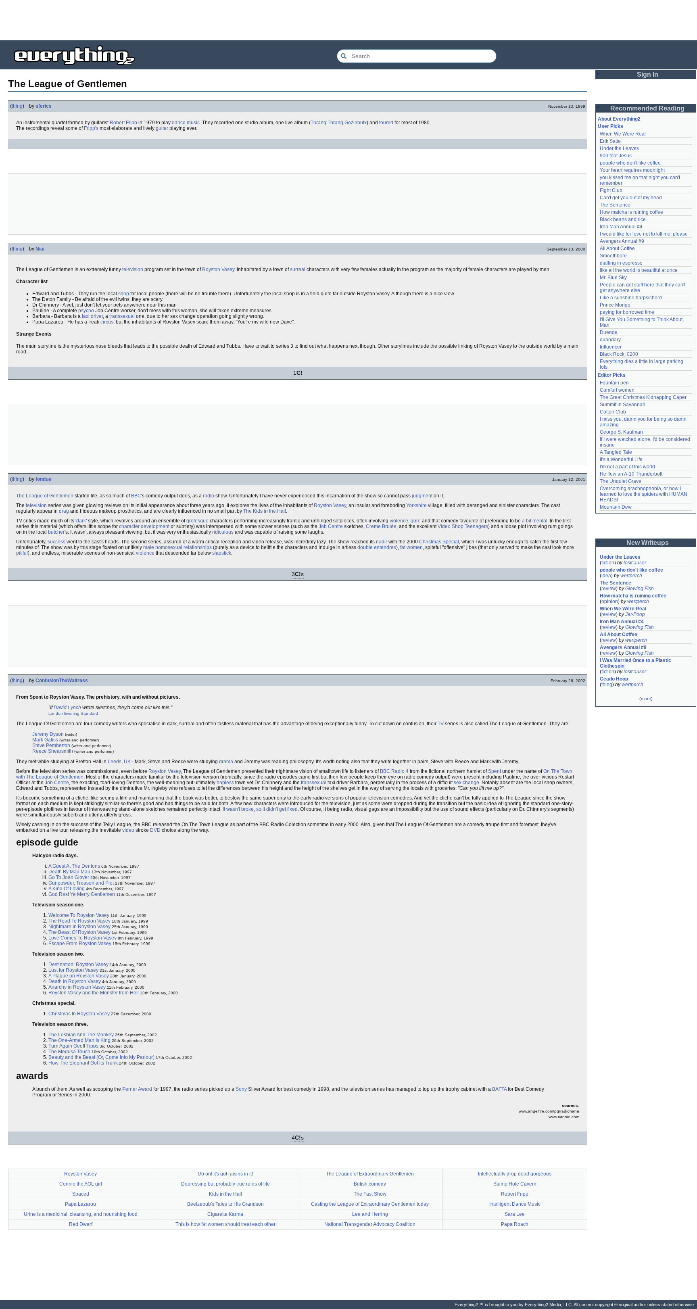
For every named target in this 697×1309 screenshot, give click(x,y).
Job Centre (331, 526)
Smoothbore (613, 256)
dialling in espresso (621, 263)
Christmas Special (439, 542)
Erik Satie (610, 141)
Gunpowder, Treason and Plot (81, 883)
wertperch (631, 575)
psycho (86, 310)
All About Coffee (617, 248)
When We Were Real (623, 134)
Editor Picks (612, 375)
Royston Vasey (218, 269)
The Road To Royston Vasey (79, 921)
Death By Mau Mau (69, 872)
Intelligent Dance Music (514, 1204)
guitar (162, 128)
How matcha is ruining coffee (631, 212)
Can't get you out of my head (631, 197)
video (128, 830)
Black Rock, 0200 (619, 354)
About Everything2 (619, 119)
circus (106, 322)
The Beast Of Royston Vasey (79, 932)
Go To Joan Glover (68, 877)
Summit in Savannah (622, 404)
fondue (43, 479)
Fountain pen (614, 383)
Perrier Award (137, 1089)
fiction (607, 563)
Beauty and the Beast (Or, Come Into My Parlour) (101, 1057)
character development (144, 526)
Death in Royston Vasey (74, 981)
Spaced (80, 1194)
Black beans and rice (623, 219)
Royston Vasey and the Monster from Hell (93, 993)
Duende (609, 332)
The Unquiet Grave (620, 481)
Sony (241, 1089)
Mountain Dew (616, 507)
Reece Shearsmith (52, 751)
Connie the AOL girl (80, 1184)
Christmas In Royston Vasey (79, 1014)
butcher (56, 532)
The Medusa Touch (69, 1051)
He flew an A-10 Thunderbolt (631, 474)
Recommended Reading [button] (647, 108)
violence (399, 521)
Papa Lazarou (80, 1204)
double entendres (376, 547)
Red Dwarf (80, 1224)
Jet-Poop (635, 614)
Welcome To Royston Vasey (78, 915)
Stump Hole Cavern (514, 1184)
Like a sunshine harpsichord (631, 298)
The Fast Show (370, 1194)
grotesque (197, 521)
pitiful (22, 553)
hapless (225, 782)
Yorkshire (416, 505)
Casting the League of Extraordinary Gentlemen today (370, 1204)
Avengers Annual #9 (622, 241)
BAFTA (499, 1089)
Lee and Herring (370, 1214)
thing (17, 106)
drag (64, 511)
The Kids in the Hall (264, 511)
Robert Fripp (123, 122)
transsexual (122, 316)
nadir (381, 542)
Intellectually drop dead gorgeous (514, 1174)
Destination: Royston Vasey (78, 964)
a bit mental (534, 521)
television (132, 269)
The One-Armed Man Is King (79, 1040)
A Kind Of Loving (66, 888)
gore (416, 521)
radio (208, 496)
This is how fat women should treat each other (225, 1224)
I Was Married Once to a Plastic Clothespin (636, 663)
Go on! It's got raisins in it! (225, 1174)
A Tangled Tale (616, 452)
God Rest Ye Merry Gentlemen (81, 894)
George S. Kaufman (621, 432)
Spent (494, 771)
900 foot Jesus (616, 156)
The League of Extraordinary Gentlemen (370, 1174)
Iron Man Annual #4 (621, 227)
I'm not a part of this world (627, 467)
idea (606, 575)
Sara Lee (515, 1214)
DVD (155, 830)
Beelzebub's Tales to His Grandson (225, 1204)
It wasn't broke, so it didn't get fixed (260, 809)
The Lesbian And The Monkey (81, 1035)
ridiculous (223, 532)
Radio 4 (400, 771)
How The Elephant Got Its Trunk (83, 1063)
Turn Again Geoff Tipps (73, 1046)
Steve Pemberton (51, 745)
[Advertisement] (348, 20)
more (646, 698)
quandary (610, 339)
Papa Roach (514, 1224)
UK (127, 761)
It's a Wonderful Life (621, 459)
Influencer (611, 347)
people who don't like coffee (630, 163)
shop (123, 293)
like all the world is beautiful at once (639, 270)
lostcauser (635, 563)
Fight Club (611, 190)
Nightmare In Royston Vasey (79, 926)
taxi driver (92, 316)
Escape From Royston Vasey (79, 943)
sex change (466, 782)
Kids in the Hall (225, 1194)
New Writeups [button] (647, 542)
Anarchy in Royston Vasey (77, 987)
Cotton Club (613, 412)
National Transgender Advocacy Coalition (369, 1224)
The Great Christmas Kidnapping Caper (643, 397)
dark (81, 521)
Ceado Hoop (614, 679)
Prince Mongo (615, 305)
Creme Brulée (381, 526)
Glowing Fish (639, 588)
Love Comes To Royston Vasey (82, 938)
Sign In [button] (647, 74)
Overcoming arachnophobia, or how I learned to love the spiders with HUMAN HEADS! (644, 494)
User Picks (610, 126)
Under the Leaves (619, 148)
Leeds (114, 761)
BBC (136, 496)
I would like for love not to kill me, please (644, 234)
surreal (297, 269)
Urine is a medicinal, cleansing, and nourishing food (81, 1214)
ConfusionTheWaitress (61, 680)
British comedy (370, 1184)
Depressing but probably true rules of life (225, 1184)
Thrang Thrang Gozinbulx (339, 122)
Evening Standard (81, 713)
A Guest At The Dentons (74, 866)
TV (441, 724)
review (608, 588)
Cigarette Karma (225, 1214)
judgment (422, 496)
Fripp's (91, 128)
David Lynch (67, 707)
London (55, 713)
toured (386, 122)
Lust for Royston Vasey (73, 970)
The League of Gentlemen (44, 496)
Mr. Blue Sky (613, 277)
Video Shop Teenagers (463, 526)
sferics (43, 106)
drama (226, 761)
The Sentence (615, 205)
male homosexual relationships (177, 547)
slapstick (221, 553)
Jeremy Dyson (48, 734)
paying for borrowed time (627, 312)
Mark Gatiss (45, 740)
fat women (411, 547)
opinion (609, 601)
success (56, 542)
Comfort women (617, 390)
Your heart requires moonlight (632, 170)
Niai (39, 249)
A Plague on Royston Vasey (78, 976)
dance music (186, 122)
